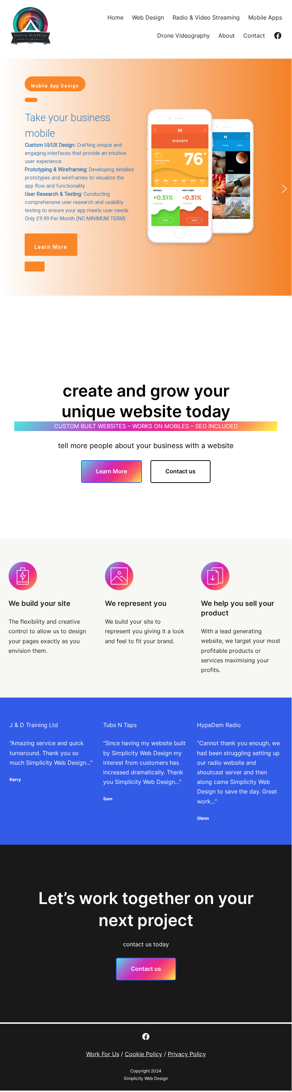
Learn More (111, 471)
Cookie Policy (143, 1054)
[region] (146, 188)
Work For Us (102, 1054)
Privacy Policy (187, 1054)
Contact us (180, 471)
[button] (146, 177)
